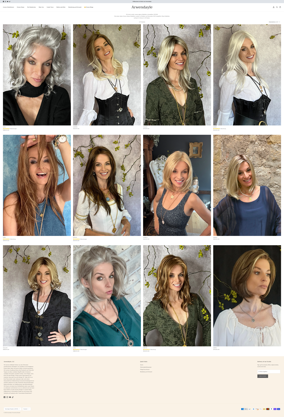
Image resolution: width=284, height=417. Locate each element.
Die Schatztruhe (31, 7)
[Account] (273, 7)
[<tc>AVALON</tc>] (177, 74)
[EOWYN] (107, 185)
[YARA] (107, 295)
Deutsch (25, 409)
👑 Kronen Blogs (88, 7)
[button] (6, 128)
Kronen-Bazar (20, 7)
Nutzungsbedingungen (146, 367)
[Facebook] (3, 1)
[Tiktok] (9, 1)
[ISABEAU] (177, 185)
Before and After (61, 7)
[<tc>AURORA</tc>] (107, 74)
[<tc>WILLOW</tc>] (37, 295)
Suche (141, 365)
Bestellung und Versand (74, 7)
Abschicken (262, 376)
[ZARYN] (247, 295)
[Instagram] (5, 1)
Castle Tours (50, 7)
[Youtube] (7, 1)
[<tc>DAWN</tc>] (247, 74)
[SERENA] (247, 185)
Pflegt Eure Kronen (145, 369)
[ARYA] (37, 74)
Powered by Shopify (16, 412)
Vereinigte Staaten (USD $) (11, 409)
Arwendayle (9, 412)
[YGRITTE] (177, 295)
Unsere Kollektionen (8, 7)
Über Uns (41, 7)
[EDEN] (37, 185)
